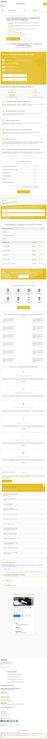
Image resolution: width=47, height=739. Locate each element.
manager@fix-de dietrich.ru (6, 701)
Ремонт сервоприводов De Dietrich (15, 674)
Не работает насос (6, 259)
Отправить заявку (14, 79)
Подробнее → (41, 246)
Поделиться (2, 721)
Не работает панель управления (9, 263)
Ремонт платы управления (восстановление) (9, 166)
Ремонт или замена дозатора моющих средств (9, 169)
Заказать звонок (23, 276)
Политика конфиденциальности (23, 730)
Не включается (5, 255)
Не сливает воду (6, 246)
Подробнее (23, 381)
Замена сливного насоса (6, 172)
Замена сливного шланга (6, 175)
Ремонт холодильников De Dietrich (14, 679)
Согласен (42, 736)
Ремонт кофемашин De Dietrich (14, 676)
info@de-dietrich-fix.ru (5, 698)
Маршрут (18, 615)
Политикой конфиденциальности (34, 571)
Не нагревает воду (6, 250)
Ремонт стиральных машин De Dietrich (15, 681)
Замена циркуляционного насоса (7, 182)
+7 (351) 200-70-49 (20, 3)
